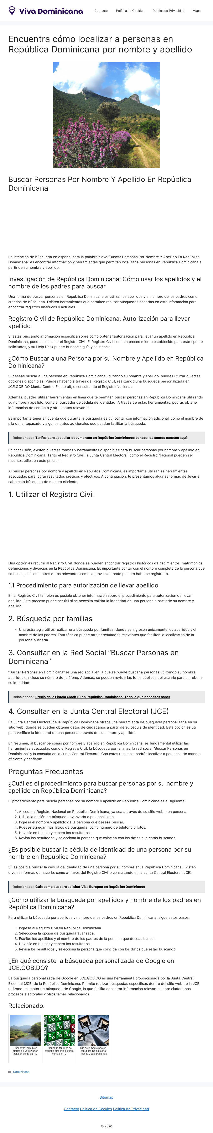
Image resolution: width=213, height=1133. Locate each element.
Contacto (101, 11)
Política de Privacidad (168, 11)
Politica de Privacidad (131, 1109)
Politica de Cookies (96, 1109)
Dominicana (21, 1072)
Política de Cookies (130, 11)
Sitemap (106, 1097)
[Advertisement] (106, 225)
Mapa (197, 11)
